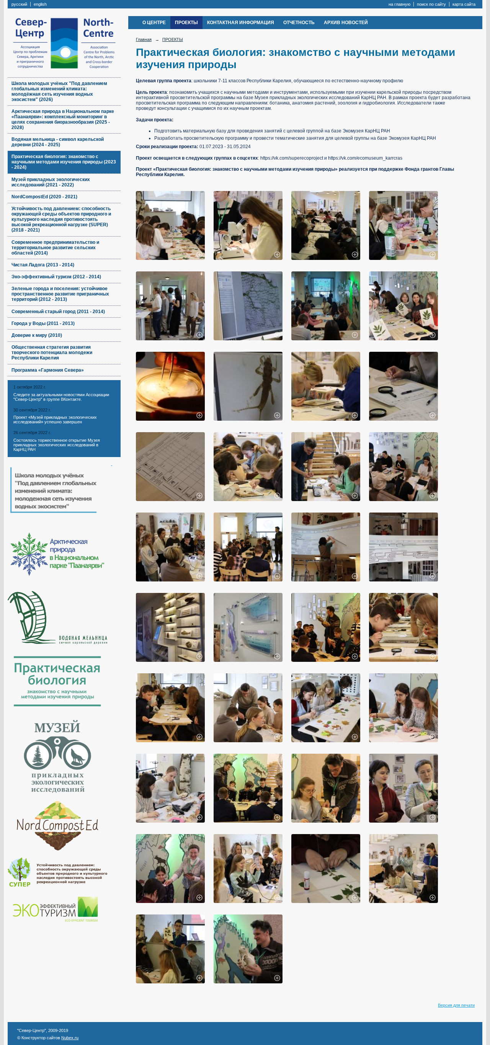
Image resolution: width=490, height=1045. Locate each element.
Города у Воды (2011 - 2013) (43, 323)
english (40, 4)
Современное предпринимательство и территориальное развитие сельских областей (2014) (55, 248)
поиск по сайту (431, 4)
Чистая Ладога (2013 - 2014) (42, 265)
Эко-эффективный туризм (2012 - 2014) (56, 276)
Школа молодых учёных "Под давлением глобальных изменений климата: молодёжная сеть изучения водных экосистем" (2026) (59, 91)
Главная (144, 39)
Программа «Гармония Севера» (47, 370)
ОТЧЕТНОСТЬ (299, 22)
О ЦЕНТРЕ (154, 22)
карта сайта (463, 4)
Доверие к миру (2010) (36, 335)
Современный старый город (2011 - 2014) (58, 311)
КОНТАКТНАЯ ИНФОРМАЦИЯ (240, 22)
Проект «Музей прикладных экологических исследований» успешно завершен (55, 419)
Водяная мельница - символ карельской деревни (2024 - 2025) (57, 142)
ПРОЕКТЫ (186, 22)
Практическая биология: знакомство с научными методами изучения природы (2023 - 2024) (63, 162)
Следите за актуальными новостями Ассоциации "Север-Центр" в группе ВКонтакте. (61, 397)
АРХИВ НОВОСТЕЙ (346, 22)
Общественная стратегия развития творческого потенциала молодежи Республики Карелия (51, 353)
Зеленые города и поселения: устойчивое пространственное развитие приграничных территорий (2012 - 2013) (60, 294)
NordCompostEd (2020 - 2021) (44, 196)
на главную (399, 4)
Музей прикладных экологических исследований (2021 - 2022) (50, 182)
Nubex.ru (69, 1037)
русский (19, 4)
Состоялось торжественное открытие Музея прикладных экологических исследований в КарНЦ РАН (56, 445)
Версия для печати (456, 1005)
